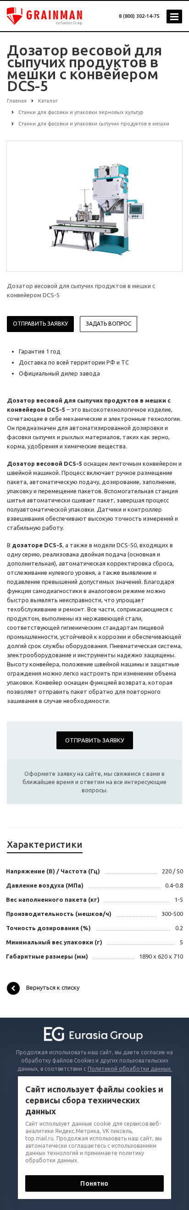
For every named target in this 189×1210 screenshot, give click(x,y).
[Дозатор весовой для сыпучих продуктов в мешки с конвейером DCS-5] (94, 205)
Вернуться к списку (52, 987)
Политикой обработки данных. (130, 1069)
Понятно (94, 1183)
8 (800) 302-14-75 (139, 16)
